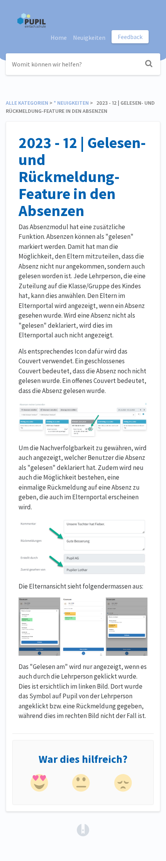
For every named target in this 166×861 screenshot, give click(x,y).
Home (59, 37)
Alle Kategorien (27, 102)
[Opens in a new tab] (83, 829)
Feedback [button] (130, 37)
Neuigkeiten (89, 37)
